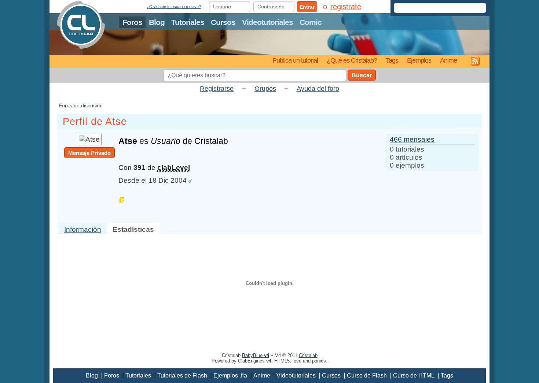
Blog (157, 22)
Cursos (223, 22)
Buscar (362, 75)
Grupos (265, 88)
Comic (311, 22)
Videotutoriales (267, 22)
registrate (345, 7)
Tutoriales (187, 22)
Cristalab (308, 355)
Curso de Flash (367, 375)
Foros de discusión (81, 105)
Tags (392, 60)
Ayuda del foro (318, 88)
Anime (448, 60)
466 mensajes (412, 139)
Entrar (307, 7)
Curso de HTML (413, 375)
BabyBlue (255, 355)
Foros (132, 22)
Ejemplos (419, 60)
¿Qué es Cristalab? (352, 60)
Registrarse (217, 88)
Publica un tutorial (295, 60)
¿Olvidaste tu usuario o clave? (174, 6)
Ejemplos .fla (230, 375)
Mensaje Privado (89, 153)
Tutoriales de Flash (182, 375)
